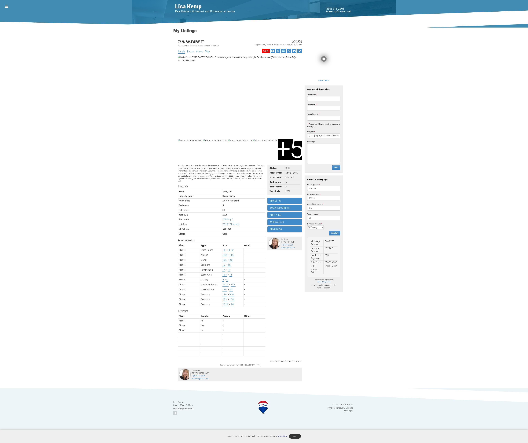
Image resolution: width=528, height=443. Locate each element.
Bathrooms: (183, 311)
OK (294, 436)
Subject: (310, 131)
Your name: (311, 94)
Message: (311, 141)
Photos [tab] (190, 51)
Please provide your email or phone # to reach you (323, 125)
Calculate (335, 233)
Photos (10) (275, 200)
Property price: (313, 184)
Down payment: (313, 194)
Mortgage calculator (286, 222)
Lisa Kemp (188, 7)
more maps (323, 80)
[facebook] (175, 413)
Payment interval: (314, 224)
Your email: (311, 104)
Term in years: (312, 214)
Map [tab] (207, 51)
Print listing (276, 229)
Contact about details (280, 207)
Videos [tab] (199, 51)
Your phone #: (312, 114)
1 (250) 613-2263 (287, 244)
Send (336, 167)
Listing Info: (183, 186)
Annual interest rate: (315, 204)
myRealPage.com (324, 282)
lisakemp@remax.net (338, 11)
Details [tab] (181, 51)
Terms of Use (282, 436)
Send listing (275, 214)
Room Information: (186, 240)
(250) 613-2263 (334, 9)
